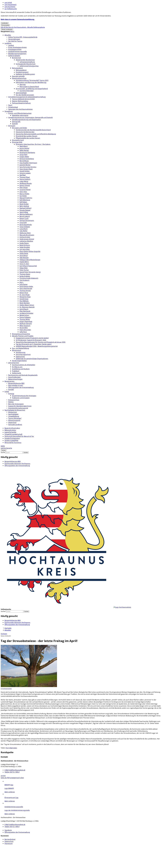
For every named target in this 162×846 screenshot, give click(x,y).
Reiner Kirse (24, 293)
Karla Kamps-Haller (26, 286)
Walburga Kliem (25, 233)
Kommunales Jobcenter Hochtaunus (17, 463)
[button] (12, 31)
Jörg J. (21, 282)
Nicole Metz (24, 328)
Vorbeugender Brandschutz (25, 64)
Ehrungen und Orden (19, 128)
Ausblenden (5, 23)
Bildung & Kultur (10, 430)
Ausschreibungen (14, 377)
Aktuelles (7, 35)
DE (2, 446)
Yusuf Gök (23, 223)
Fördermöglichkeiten (19, 361)
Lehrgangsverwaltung (27, 62)
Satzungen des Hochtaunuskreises (20, 109)
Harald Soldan (25, 171)
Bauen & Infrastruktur (12, 428)
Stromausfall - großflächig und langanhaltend (32, 89)
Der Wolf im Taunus (15, 41)
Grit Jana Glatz (25, 249)
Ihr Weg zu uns (17, 367)
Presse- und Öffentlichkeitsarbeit (20, 113)
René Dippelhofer (26, 225)
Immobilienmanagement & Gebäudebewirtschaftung (27, 97)
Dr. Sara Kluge (25, 295)
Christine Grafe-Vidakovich (29, 278)
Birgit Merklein (25, 303)
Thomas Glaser (25, 274)
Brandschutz (16, 58)
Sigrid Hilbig (24, 212)
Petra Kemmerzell (26, 288)
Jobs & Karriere (13, 363)
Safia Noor (23, 332)
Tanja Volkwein (25, 227)
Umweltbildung (13, 416)
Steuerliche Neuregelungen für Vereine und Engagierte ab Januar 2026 (40, 342)
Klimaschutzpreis (14, 420)
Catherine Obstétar (26, 241)
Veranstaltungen (14, 39)
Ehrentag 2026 (17, 142)
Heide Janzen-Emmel (27, 239)
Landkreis (7, 43)
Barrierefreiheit (9, 839)
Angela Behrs (24, 262)
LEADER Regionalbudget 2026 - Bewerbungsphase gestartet (37, 346)
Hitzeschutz (12, 422)
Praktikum (15, 371)
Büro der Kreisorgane (16, 404)
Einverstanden (5, 25)
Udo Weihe (23, 231)
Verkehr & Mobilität (11, 440)
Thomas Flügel (25, 177)
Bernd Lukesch (25, 216)
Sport (10, 105)
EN (4, 446)
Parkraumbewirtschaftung (21, 103)
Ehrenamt (11, 126)
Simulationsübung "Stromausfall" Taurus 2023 (32, 80)
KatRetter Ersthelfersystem (25, 74)
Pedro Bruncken (25, 330)
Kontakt (11, 389)
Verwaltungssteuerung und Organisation (26, 120)
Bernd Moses (24, 161)
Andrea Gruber (25, 237)
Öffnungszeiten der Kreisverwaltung (21, 387)
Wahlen (11, 402)
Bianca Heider (24, 194)
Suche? (3, 611)
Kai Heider (23, 196)
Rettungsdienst (17, 68)
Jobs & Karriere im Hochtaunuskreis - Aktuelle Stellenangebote (23, 27)
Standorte (8, 830)
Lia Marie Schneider (26, 313)
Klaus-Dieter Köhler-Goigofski (30, 251)
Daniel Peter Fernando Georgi (30, 272)
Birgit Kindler (24, 204)
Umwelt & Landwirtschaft (13, 434)
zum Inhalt (8, 2)
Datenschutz (20, 357)
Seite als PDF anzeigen (8, 778)
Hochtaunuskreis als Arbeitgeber (23, 365)
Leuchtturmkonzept (26, 91)
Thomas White (25, 319)
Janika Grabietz (25, 276)
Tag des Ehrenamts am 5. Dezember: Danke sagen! (33, 344)
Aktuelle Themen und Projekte (22, 336)
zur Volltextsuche (10, 9)
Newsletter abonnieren (20, 115)
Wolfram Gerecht (26, 324)
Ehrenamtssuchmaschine (21, 334)
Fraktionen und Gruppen (21, 398)
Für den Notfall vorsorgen (25, 95)
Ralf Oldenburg (25, 200)
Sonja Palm (23, 155)
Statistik (15, 124)
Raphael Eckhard (25, 208)
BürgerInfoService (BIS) (16, 383)
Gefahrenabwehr (14, 56)
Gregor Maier (24, 157)
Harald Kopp (24, 299)
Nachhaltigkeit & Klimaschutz (14, 410)
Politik (6, 392)
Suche (3, 452)
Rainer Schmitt (25, 185)
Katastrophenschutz (19, 78)
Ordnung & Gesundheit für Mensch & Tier (19, 436)
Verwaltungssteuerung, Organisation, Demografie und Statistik (30, 117)
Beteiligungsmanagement (17, 54)
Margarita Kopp (25, 297)
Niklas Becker (24, 150)
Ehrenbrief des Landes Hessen (26, 136)
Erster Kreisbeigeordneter (17, 47)
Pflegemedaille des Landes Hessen (28, 138)
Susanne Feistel (25, 190)
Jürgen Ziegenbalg (26, 321)
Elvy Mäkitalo (24, 301)
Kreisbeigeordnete (14, 49)
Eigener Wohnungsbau (20, 101)
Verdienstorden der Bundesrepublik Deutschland (33, 130)
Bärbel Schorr (24, 315)
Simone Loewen (25, 173)
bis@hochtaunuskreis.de (14, 770)
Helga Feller (24, 268)
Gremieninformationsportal (18, 408)
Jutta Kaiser (24, 284)
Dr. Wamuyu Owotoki (27, 307)
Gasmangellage (21, 93)
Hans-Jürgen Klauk (26, 169)
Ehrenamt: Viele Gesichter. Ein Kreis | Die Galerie (33, 144)
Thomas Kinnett (25, 291)
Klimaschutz (12, 412)
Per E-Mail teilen (11, 748)
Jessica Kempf (24, 148)
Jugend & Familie (10, 432)
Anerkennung (20, 352)
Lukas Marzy (24, 181)
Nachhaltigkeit (13, 414)
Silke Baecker (24, 258)
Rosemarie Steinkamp (27, 152)
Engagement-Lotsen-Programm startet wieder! (32, 338)
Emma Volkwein (25, 317)
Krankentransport (22, 72)
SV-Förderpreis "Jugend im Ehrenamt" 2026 (31, 340)
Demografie (16, 122)
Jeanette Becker (25, 165)
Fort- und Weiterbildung (20, 348)
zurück (3, 776)
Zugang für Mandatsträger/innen (20, 406)
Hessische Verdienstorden (25, 132)
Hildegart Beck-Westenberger (30, 260)
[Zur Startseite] (66, 607)
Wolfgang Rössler (26, 183)
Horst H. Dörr (24, 264)
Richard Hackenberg (27, 159)
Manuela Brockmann (27, 235)
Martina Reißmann (26, 214)
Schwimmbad (13, 107)
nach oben (20, 778)
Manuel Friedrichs (26, 198)
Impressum (8, 843)
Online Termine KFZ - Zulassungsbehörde (22, 37)
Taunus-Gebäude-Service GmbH (23, 99)
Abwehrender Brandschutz (25, 60)
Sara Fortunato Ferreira (28, 167)
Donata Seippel (25, 210)
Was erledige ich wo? (15, 385)
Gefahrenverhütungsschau (29, 66)
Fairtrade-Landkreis (15, 425)
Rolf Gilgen (23, 202)
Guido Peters (24, 243)
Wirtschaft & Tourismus (12, 443)
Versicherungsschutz (23, 354)
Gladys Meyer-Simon (27, 305)
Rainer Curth (24, 218)
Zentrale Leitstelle (18, 76)
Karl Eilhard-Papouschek (28, 266)
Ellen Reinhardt (25, 311)
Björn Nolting (24, 206)
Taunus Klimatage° (15, 418)
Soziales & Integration (12, 438)
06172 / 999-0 (11, 772)
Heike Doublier (25, 247)
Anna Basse (24, 256)
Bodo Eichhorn (25, 245)
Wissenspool (16, 350)
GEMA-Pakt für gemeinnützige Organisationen (32, 359)
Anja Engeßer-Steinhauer (28, 163)
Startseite (7, 628)
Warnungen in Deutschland (29, 87)
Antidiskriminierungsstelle (17, 51)
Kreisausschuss (13, 400)
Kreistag (11, 394)
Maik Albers (24, 146)
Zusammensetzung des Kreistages (24, 396)
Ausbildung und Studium (21, 369)
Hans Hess (23, 192)
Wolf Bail (23, 175)
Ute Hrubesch (24, 280)
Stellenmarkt (16, 373)
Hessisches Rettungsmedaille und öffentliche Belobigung (36, 134)
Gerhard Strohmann (27, 220)
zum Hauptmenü (10, 5)
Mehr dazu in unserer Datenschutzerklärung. (18, 19)
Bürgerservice (9, 381)
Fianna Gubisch (25, 179)
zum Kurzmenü (9, 7)
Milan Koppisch (25, 326)
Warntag (23, 84)
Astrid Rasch (24, 309)
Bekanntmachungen (15, 379)
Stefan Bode (24, 253)
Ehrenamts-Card (18, 140)
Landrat (11, 45)
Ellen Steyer (24, 188)
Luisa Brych (24, 229)
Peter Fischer (24, 270)
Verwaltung (8, 111)
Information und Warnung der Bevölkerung (31, 82)
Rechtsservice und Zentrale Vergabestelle (23, 375)
